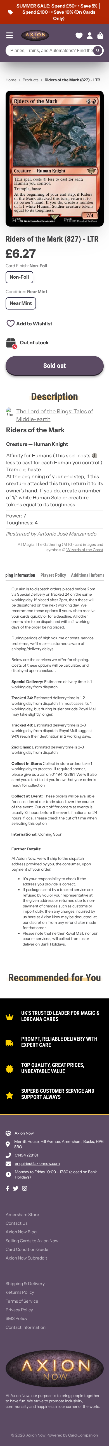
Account (89, 35)
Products (31, 79)
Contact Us (16, 1223)
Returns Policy (20, 1292)
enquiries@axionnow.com (37, 1163)
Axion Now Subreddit (26, 1258)
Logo (35, 35)
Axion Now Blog (21, 1231)
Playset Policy (53, 575)
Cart (100, 35)
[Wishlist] (79, 35)
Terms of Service (22, 1301)
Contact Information (26, 1327)
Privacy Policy (19, 1309)
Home (11, 79)
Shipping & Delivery (25, 1283)
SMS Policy (16, 1318)
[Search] (98, 50)
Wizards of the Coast (84, 549)
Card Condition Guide (27, 1249)
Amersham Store (22, 1214)
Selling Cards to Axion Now (32, 1240)
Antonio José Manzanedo (67, 534)
